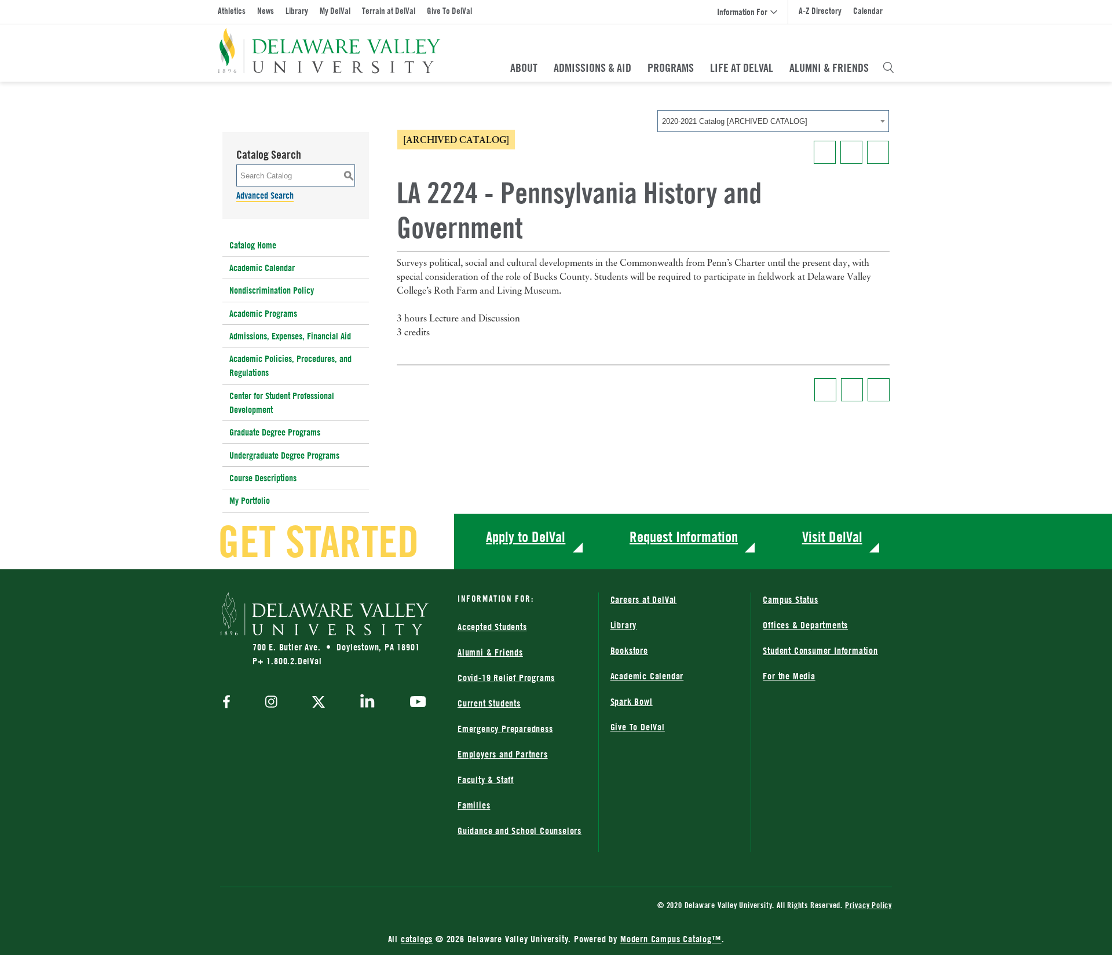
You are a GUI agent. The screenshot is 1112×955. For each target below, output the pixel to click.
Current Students (489, 703)
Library (297, 10)
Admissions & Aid (592, 68)
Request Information (684, 537)
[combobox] (773, 121)
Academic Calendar (262, 267)
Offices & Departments (805, 625)
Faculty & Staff (486, 779)
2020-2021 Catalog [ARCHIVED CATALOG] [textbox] (734, 121)
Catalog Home (252, 245)
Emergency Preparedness (505, 728)
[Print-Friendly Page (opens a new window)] (851, 152)
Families (474, 805)
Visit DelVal (832, 537)
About (523, 68)
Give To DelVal (449, 10)
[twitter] (318, 703)
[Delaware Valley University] (329, 51)
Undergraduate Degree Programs (284, 455)
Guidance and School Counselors (519, 830)
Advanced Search (265, 195)
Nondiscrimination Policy (271, 290)
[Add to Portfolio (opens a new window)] (825, 152)
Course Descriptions (263, 478)
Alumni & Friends (829, 68)
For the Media (789, 676)
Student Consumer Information (820, 650)
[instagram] (271, 703)
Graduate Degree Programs (274, 432)
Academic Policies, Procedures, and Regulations (290, 365)
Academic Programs (263, 313)
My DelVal (335, 10)
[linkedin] (367, 703)
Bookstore (629, 650)
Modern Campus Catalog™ (671, 939)
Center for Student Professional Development (281, 402)
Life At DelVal (741, 68)
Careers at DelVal (643, 599)
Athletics (232, 10)
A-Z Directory (820, 10)
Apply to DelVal (525, 537)
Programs (671, 68)
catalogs (417, 939)
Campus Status (790, 599)
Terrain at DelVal (388, 10)
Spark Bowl (631, 701)
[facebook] (229, 702)
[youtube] (415, 703)
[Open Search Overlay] (888, 68)
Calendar (868, 10)
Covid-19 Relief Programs (506, 677)
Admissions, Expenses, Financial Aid (290, 336)
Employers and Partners (503, 754)
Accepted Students (492, 626)
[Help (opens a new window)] (878, 152)
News (265, 10)
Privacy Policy (868, 905)
